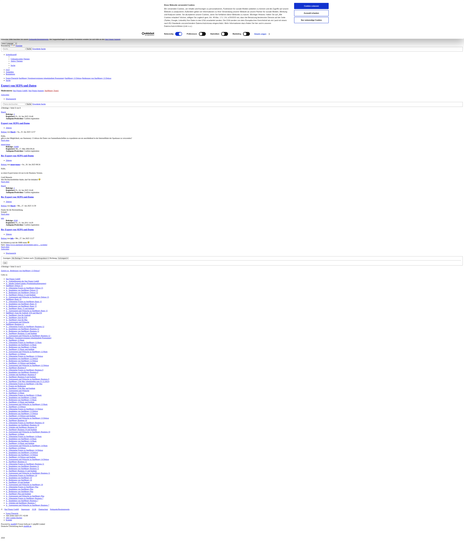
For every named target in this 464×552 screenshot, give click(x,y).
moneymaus (5, 144)
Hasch (3, 112)
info (2, 218)
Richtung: (54, 258)
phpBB (13, 524)
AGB (34, 509)
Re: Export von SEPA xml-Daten (17, 155)
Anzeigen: (7, 258)
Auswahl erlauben (311, 13)
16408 (16, 147)
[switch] (202, 34)
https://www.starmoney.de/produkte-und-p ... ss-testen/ (26, 245)
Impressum (25, 509)
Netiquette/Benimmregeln (38, 39)
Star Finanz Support (112, 39)
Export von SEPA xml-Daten (18, 85)
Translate (18, 46)
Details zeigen (260, 34)
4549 (16, 220)
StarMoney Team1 (52, 91)
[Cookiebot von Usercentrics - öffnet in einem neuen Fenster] (148, 34)
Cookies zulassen (311, 6)
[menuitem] (20, 59)
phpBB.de (27, 526)
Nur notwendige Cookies (311, 20)
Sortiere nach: (28, 258)
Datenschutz (43, 509)
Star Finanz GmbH (20, 91)
